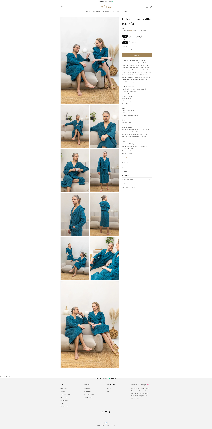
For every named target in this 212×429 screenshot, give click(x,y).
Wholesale (87, 388)
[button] (62, 7)
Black (132, 42)
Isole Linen (103, 425)
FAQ (61, 403)
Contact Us (63, 388)
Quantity (124, 46)
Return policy (64, 397)
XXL (138, 36)
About (109, 388)
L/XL (131, 36)
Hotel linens (87, 391)
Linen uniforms (88, 397)
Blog (108, 391)
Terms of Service (65, 406)
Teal (125, 42)
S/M (125, 36)
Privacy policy (64, 400)
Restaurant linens (89, 394)
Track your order (65, 394)
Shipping (131, 30)
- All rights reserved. (110, 425)
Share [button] (125, 157)
